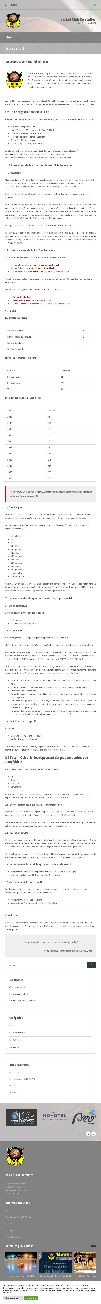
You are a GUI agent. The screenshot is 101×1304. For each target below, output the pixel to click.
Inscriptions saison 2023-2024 (22, 1079)
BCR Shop (13, 1092)
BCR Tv (12, 1085)
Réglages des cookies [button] (13, 1298)
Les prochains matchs (18, 994)
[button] (94, 1246)
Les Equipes (14, 1072)
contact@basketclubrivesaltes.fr (19, 1190)
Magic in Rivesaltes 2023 (89, 1276)
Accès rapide (11, 4)
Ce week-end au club (18, 987)
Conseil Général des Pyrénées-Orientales (32, 300)
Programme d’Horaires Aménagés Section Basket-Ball (34, 871)
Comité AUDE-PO (39, 271)
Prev (88, 1133)
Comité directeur (15, 154)
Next (93, 1133)
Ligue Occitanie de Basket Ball (40, 268)
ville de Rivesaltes (21, 303)
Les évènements (16, 1040)
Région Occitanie (21, 297)
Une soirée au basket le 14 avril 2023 (55, 1276)
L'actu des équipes (17, 1032)
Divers (12, 1025)
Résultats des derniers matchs (22, 1000)
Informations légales (14, 1237)
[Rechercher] (91, 965)
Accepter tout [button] (31, 1298)
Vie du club (14, 1047)
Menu (8, 37)
